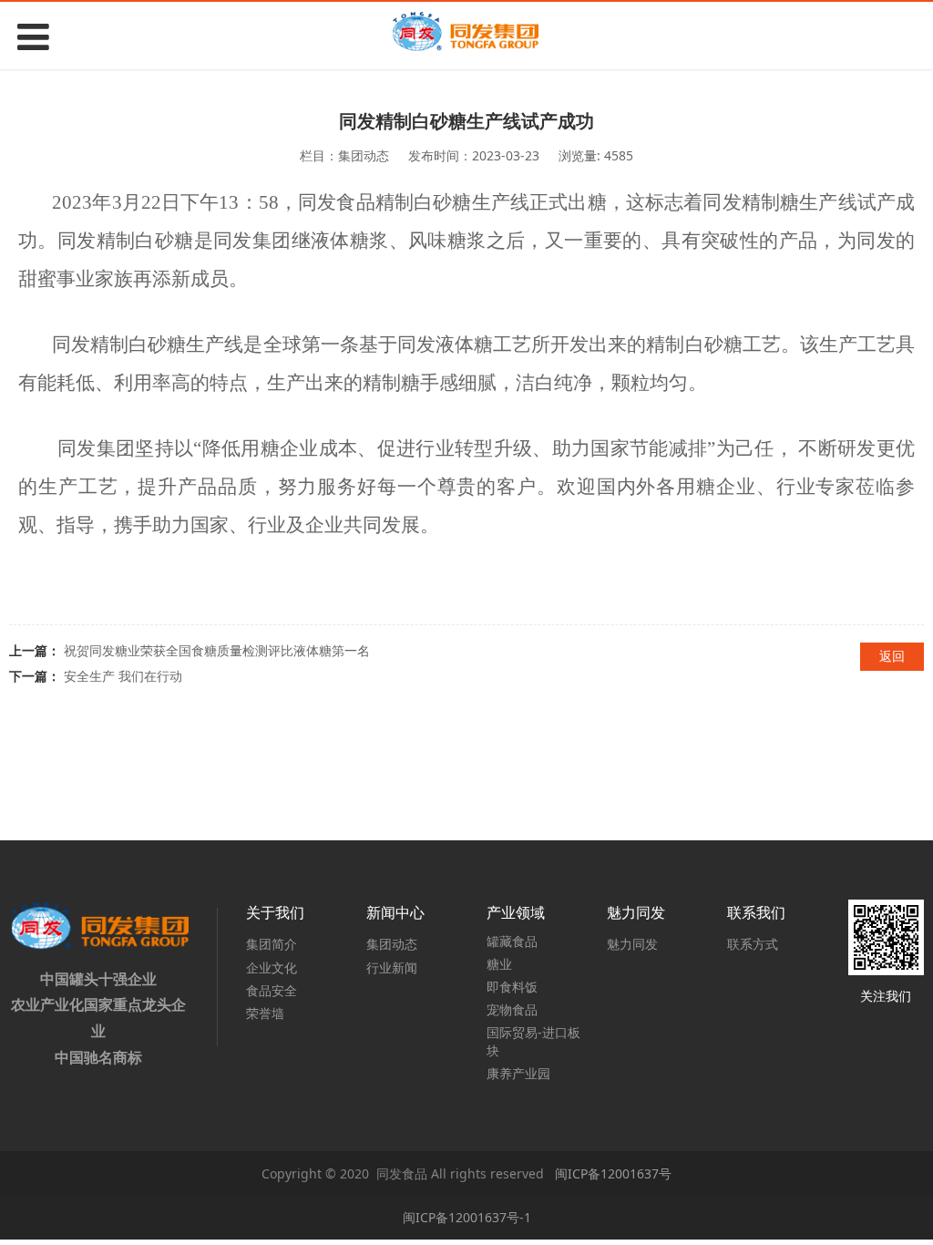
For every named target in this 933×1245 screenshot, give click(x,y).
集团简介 (271, 943)
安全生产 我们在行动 (123, 675)
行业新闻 (391, 967)
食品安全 (271, 990)
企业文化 (271, 967)
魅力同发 (632, 943)
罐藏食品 (512, 941)
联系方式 (752, 943)
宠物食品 (512, 1009)
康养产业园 (518, 1073)
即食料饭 (512, 986)
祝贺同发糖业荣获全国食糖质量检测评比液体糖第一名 (217, 650)
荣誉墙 (265, 1013)
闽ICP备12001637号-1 (467, 1217)
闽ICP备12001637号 (611, 1173)
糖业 (499, 963)
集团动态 (391, 943)
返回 (892, 655)
